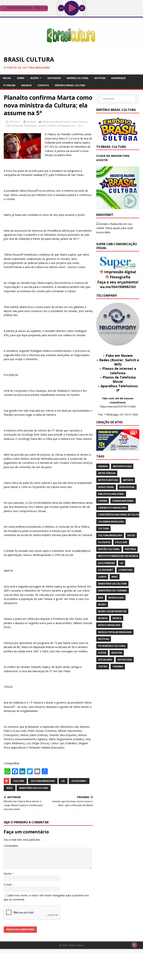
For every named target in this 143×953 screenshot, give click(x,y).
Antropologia (122, 466)
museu (102, 604)
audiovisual (127, 487)
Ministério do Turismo (112, 590)
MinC (10, 788)
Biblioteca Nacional (111, 494)
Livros (102, 576)
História (130, 549)
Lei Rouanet (63, 125)
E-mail (8, 884)
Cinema (102, 500)
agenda (103, 466)
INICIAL (7, 78)
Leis (73, 125)
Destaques (54, 78)
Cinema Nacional (123, 500)
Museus (102, 618)
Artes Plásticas (108, 480)
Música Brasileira (109, 625)
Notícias (99, 78)
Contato (43, 85)
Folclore (121, 542)
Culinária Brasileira (111, 521)
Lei (63, 780)
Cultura (18, 780)
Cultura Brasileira (43, 780)
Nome (8, 873)
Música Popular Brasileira (115, 632)
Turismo (117, 666)
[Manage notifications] (134, 945)
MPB (100, 597)
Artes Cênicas (106, 473)
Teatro (102, 666)
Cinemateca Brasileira (112, 507)
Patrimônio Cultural (112, 645)
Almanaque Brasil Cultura (56, 121)
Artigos (128, 480)
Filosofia (104, 542)
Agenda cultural (78, 78)
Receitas (116, 652)
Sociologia (124, 659)
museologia (116, 597)
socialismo (105, 659)
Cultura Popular (14, 125)
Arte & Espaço (80, 121)
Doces (131, 535)
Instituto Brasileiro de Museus (118, 556)
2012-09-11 (15, 121)
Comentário (11, 846)
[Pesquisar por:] (117, 99)
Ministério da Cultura (33, 788)
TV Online (9, 85)
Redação (31, 121)
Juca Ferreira (106, 563)
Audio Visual (106, 487)
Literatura (125, 570)
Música (117, 618)
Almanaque (118, 78)
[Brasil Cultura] (71, 49)
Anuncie (26, 85)
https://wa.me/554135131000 (118, 406)
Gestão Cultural (47, 125)
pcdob (102, 652)
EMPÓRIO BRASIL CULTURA (70, 85)
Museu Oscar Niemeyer (112, 611)
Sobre (20, 78)
